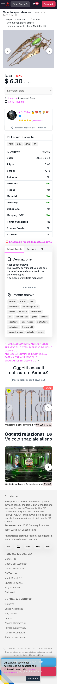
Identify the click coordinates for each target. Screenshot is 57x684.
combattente (21, 317)
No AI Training (16, 101)
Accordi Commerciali (15, 623)
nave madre (27, 322)
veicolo (30, 332)
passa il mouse (15, 332)
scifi (32, 301)
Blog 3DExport (12, 587)
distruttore (42, 322)
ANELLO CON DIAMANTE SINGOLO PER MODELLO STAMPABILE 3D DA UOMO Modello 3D (28, 347)
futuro (23, 301)
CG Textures (11, 573)
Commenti (31, 249)
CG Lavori (10, 592)
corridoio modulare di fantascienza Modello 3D (27, 484)
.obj (19, 144)
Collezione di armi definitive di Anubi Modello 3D (27, 425)
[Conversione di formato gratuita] (35, 144)
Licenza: (13, 98)
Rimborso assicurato (15, 637)
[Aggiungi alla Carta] (42, 418)
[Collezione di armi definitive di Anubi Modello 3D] (28, 404)
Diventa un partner (14, 582)
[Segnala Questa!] (48, 418)
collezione (13, 327)
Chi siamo (11, 496)
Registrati (48, 4)
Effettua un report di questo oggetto (30, 241)
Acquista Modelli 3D (18, 554)
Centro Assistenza (14, 608)
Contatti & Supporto (18, 599)
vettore (44, 317)
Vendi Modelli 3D (13, 578)
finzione (23, 311)
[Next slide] (49, 51)
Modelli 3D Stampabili (16, 563)
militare (12, 301)
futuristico (36, 311)
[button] (48, 408)
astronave (13, 306)
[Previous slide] (8, 51)
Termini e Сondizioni (15, 632)
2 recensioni (38, 120)
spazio (11, 311)
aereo (41, 332)
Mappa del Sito (36, 655)
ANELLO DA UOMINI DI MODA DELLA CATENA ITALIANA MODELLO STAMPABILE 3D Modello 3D (26, 357)
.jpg (27, 144)
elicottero (13, 322)
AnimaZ (24, 112)
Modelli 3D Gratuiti (14, 568)
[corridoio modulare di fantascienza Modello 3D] (28, 464)
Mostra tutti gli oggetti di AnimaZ (28, 380)
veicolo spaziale (30, 306)
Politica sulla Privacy (15, 627)
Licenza (9, 618)
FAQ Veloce (11, 613)
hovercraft (27, 327)
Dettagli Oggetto (14, 249)
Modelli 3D (10, 559)
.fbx (10, 144)
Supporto (9, 604)
